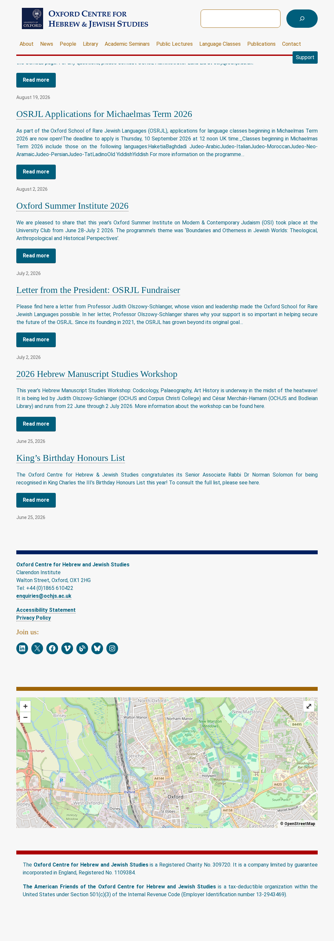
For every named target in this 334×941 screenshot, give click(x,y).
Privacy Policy (33, 618)
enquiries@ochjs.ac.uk (43, 596)
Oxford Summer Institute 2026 (72, 206)
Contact (291, 44)
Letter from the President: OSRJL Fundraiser (98, 290)
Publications (261, 44)
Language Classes (220, 44)
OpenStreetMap (299, 823)
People (68, 44)
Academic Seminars (127, 44)
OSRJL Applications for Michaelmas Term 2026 (104, 114)
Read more (36, 80)
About (27, 44)
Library (90, 44)
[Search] (302, 18)
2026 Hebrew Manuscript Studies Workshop (96, 374)
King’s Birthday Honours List (70, 458)
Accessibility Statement (46, 610)
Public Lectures (174, 44)
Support (305, 57)
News (46, 44)
